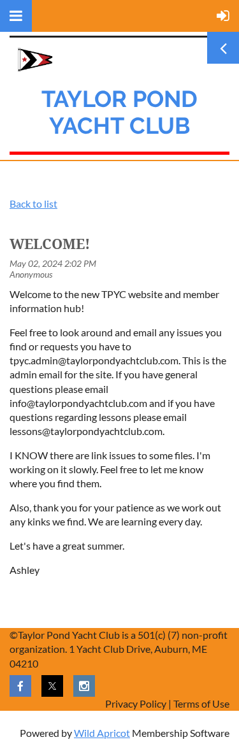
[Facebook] (20, 686)
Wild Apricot (102, 733)
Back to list (33, 203)
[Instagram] (84, 686)
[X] (52, 686)
